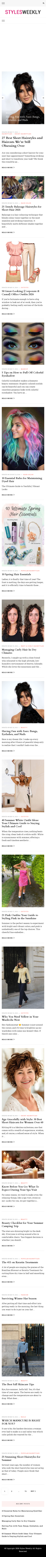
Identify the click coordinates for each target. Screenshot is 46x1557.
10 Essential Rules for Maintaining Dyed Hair (22, 480)
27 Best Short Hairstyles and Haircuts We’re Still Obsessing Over (22, 142)
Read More (7, 167)
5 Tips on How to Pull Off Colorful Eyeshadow (22, 374)
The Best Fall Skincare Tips (18, 1384)
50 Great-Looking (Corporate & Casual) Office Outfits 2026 (21, 293)
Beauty (9, 113)
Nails (23, 1417)
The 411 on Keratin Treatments (20, 1262)
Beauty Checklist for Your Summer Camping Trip (22, 1224)
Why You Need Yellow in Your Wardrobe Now (20, 1018)
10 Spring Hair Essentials (16, 574)
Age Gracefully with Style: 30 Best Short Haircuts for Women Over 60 (22, 1121)
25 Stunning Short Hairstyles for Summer (21, 1458)
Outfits (24, 287)
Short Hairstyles (23, 134)
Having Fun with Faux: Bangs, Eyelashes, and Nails (23, 118)
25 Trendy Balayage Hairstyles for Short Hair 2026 (21, 208)
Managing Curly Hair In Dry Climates (19, 651)
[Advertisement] (23, 47)
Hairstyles (7, 134)
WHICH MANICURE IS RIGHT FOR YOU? (21, 1422)
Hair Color (26, 203)
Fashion (24, 1295)
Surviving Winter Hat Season (19, 1298)
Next (32, 1491)
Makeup (24, 369)
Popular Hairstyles (30, 571)
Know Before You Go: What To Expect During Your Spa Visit (20, 1188)
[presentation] (2, 98)
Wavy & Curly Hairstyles (32, 646)
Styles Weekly (26, 1548)
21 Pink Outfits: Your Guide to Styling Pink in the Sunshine (20, 917)
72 (27, 1491)
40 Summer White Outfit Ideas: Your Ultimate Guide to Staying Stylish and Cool (21, 823)
